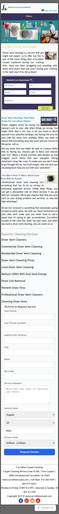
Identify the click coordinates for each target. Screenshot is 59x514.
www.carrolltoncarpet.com (15, 480)
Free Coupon (48, 471)
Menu (29, 16)
